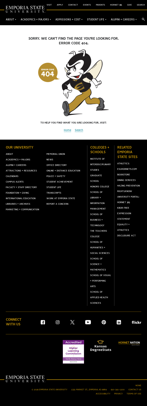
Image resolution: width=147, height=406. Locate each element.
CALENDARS (12, 176)
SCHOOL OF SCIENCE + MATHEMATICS (98, 264)
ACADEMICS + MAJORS (36, 19)
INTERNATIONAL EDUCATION (20, 198)
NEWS (49, 160)
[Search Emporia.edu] (143, 19)
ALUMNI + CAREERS (124, 19)
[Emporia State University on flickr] (136, 323)
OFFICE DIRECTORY (56, 165)
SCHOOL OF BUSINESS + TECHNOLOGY (97, 220)
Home (67, 130)
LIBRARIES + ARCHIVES (18, 204)
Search (79, 130)
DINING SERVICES (126, 180)
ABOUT (11, 19)
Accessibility (103, 394)
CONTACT (73, 5)
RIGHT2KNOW (124, 191)
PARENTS (100, 5)
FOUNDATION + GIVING (17, 193)
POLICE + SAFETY (55, 176)
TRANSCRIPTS (53, 193)
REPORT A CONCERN (57, 204)
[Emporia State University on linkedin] (119, 323)
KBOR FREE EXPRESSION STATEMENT (124, 213)
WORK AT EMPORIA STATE (60, 198)
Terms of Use (134, 394)
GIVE (129, 5)
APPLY (60, 5)
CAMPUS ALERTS (15, 182)
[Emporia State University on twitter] (72, 323)
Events (87, 5)
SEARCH (141, 5)
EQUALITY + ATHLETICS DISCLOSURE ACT (126, 230)
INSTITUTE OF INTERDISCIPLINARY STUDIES (100, 164)
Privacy (118, 394)
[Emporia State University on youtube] (88, 323)
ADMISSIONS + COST (69, 19)
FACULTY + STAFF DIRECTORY (21, 187)
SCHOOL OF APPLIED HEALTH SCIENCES (99, 297)
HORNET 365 (116, 5)
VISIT (49, 5)
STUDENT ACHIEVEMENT (59, 182)
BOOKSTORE (123, 175)
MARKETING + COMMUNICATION (22, 209)
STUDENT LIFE (96, 19)
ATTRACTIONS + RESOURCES (21, 171)
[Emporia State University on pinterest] (104, 323)
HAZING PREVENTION (128, 186)
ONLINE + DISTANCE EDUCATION (63, 171)
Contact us (134, 390)
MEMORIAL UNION (55, 154)
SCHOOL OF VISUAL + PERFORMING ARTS (100, 281)
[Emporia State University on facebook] (43, 323)
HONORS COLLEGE (99, 187)
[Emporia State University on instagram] (58, 323)
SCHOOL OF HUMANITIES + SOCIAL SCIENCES (100, 247)
